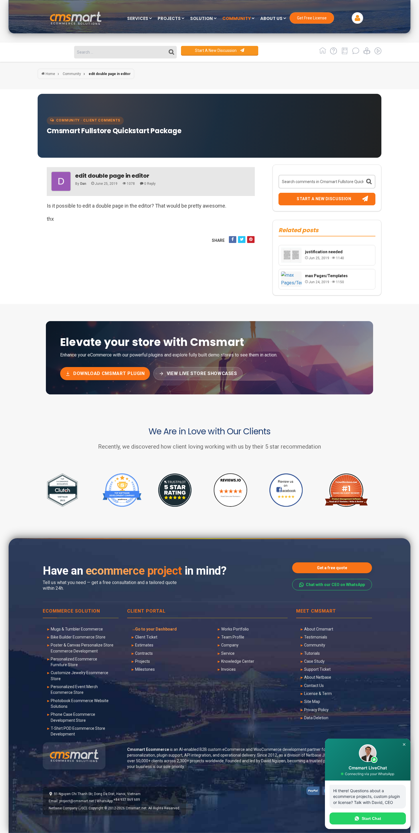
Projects (142, 661)
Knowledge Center (237, 661)
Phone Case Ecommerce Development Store (73, 717)
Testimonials (315, 637)
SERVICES (138, 18)
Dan (83, 184)
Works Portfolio (235, 629)
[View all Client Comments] (354, 53)
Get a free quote (332, 568)
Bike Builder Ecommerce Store (78, 637)
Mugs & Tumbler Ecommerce (77, 629)
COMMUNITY (237, 18)
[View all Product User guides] (343, 53)
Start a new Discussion (216, 50)
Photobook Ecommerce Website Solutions (80, 703)
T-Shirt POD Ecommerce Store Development (78, 731)
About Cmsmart (318, 629)
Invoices (228, 669)
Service (228, 653)
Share (218, 240)
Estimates (144, 645)
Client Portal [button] (146, 611)
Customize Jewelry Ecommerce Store (79, 675)
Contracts (144, 653)
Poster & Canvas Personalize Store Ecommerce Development (82, 648)
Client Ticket (146, 637)
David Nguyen (273, 761)
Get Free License (312, 18)
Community (314, 645)
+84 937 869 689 (126, 800)
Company (230, 645)
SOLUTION (202, 18)
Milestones (145, 669)
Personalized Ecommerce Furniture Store (74, 662)
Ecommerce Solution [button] (71, 611)
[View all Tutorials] (365, 53)
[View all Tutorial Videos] (376, 53)
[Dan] (61, 181)
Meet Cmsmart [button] (316, 611)
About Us (271, 18)
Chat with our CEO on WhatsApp (335, 584)
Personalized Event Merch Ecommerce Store (74, 689)
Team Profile (232, 637)
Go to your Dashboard (156, 629)
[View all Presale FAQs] (332, 53)
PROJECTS (170, 18)
